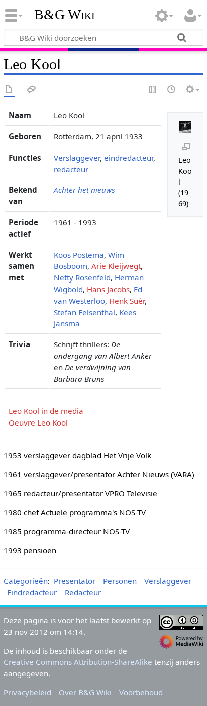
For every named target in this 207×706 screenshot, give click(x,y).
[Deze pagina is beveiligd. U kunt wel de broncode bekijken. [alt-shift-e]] (153, 90)
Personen (120, 581)
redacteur (71, 169)
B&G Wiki (64, 15)
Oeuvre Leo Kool (38, 422)
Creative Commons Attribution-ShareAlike (78, 662)
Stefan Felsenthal (84, 312)
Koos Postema (79, 255)
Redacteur (83, 592)
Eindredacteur (32, 592)
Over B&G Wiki (85, 692)
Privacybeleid (27, 692)
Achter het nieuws (84, 190)
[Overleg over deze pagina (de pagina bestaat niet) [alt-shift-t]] (31, 90)
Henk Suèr (127, 301)
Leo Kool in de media (46, 411)
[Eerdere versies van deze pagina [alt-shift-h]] (171, 90)
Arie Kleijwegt (116, 266)
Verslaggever (77, 158)
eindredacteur (128, 158)
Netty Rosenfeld (82, 277)
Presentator (74, 581)
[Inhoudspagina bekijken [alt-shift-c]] (9, 90)
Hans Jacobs (108, 289)
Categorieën (26, 581)
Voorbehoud (141, 692)
